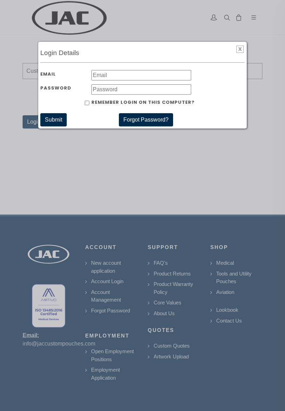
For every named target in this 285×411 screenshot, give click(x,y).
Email (48, 74)
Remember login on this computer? (143, 102)
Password (55, 88)
